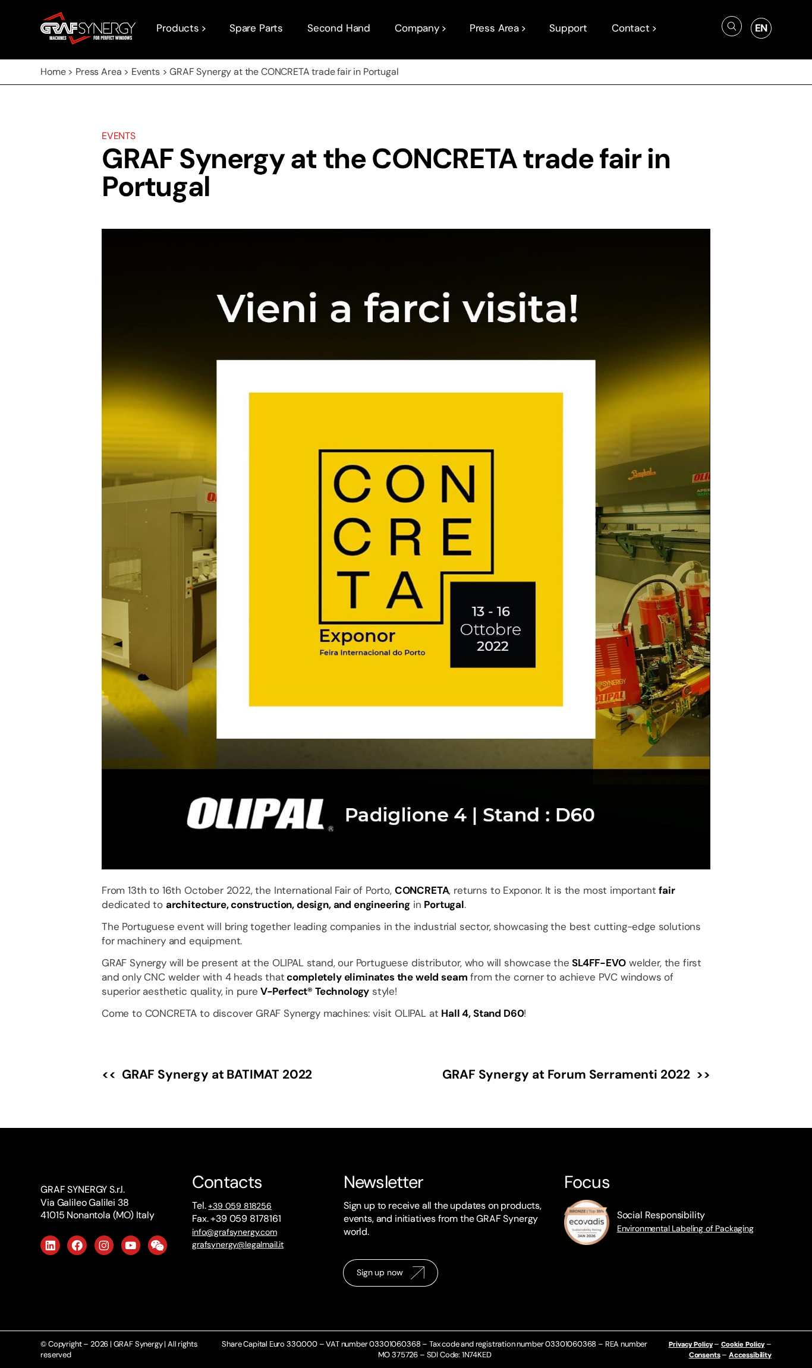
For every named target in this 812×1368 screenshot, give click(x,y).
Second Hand (338, 27)
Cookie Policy (742, 1344)
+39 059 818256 (240, 1205)
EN (761, 27)
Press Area (494, 27)
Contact (631, 27)
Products (177, 27)
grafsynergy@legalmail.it (238, 1244)
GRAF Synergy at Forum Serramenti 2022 (566, 1074)
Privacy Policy (691, 1344)
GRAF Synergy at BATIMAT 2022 (217, 1074)
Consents (704, 1355)
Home (52, 71)
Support (568, 27)
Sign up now (379, 1272)
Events (145, 71)
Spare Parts (256, 27)
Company (417, 27)
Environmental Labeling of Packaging (685, 1228)
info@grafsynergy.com (234, 1232)
